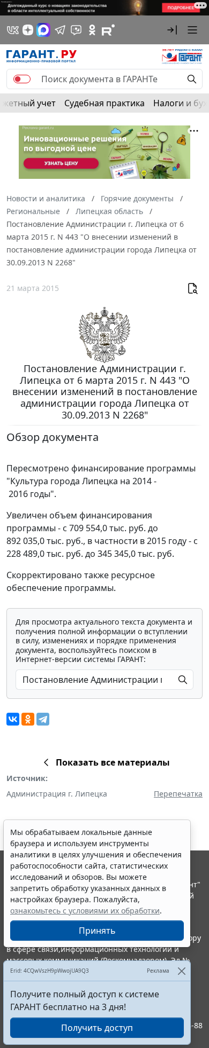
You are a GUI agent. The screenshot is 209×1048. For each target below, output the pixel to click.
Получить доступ (97, 1028)
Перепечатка (178, 794)
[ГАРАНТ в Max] (43, 30)
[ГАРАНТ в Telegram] (60, 29)
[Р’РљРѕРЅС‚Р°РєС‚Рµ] (12, 719)
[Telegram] (42, 719)
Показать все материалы (113, 762)
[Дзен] (28, 30)
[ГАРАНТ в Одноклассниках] (92, 29)
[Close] (181, 970)
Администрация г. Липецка (56, 794)
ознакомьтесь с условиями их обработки (85, 910)
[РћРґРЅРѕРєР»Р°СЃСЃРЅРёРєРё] (27, 719)
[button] (172, 30)
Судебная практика (104, 103)
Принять (97, 930)
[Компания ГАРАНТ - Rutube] (108, 29)
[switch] (22, 79)
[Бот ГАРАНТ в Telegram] (76, 29)
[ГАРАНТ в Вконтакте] (12, 29)
